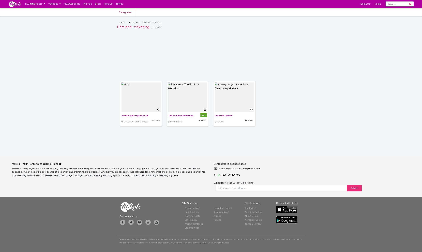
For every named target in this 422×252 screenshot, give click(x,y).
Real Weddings (221, 212)
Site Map (224, 242)
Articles (217, 216)
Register (365, 4)
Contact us (250, 208)
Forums (217, 219)
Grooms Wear (192, 227)
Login (378, 4)
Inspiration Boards (222, 208)
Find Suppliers (192, 212)
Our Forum (213, 242)
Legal (203, 242)
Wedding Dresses (194, 223)
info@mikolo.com (251, 168)
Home (122, 22)
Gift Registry (191, 219)
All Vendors (134, 22)
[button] (35, 4)
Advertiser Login (253, 219)
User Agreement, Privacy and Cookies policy (175, 242)
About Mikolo (252, 216)
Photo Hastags (192, 208)
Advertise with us (254, 212)
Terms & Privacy (253, 223)
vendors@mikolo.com (230, 168)
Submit (354, 188)
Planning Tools (192, 216)
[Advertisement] (211, 57)
